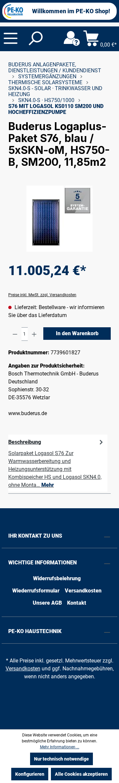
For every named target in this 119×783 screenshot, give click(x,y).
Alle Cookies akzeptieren (81, 774)
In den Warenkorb (77, 333)
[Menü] (10, 38)
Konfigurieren (29, 774)
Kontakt (76, 603)
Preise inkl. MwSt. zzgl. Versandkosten (42, 295)
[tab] (57, 463)
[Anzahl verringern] (15, 334)
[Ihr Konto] (71, 38)
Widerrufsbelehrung (57, 578)
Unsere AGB (47, 603)
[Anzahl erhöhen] (34, 334)
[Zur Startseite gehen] (13, 11)
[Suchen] (35, 38)
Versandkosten (83, 590)
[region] (59, 218)
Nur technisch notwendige (61, 759)
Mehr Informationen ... (59, 747)
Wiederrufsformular (36, 590)
